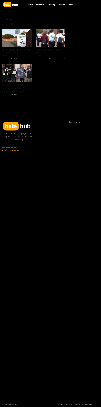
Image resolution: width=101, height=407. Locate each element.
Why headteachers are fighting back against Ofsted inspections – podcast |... (16, 88)
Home (4, 19)
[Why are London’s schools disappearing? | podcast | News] (50, 38)
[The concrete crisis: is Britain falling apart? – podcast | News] (17, 38)
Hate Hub (5, 59)
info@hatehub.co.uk (10, 150)
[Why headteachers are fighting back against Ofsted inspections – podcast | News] (17, 73)
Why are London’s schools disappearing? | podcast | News (48, 52)
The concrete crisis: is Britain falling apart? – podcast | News (16, 52)
